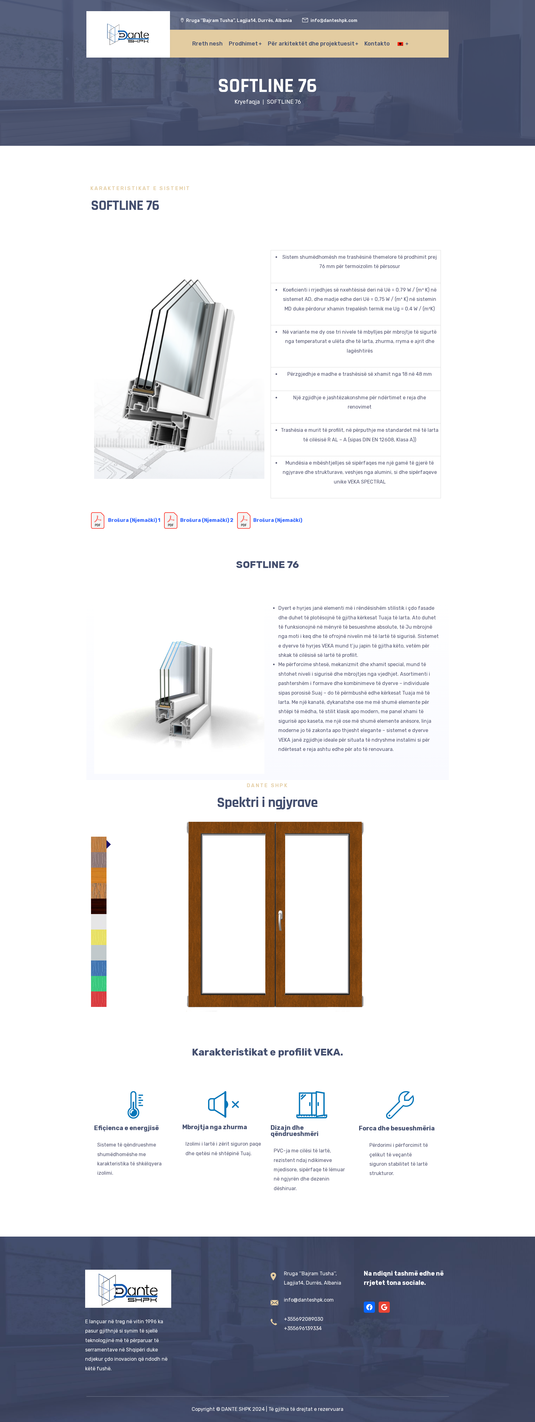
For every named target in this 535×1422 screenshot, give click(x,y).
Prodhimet (243, 43)
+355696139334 (303, 1328)
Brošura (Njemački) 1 (134, 520)
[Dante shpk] (128, 34)
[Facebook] (369, 1307)
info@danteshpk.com (309, 1300)
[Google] (384, 1307)
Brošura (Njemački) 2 (208, 520)
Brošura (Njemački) (277, 520)
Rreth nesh (207, 43)
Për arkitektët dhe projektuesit (311, 43)
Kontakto (377, 43)
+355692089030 (303, 1319)
